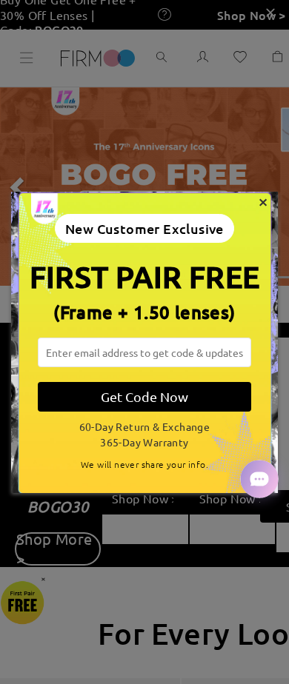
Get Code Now (144, 396)
